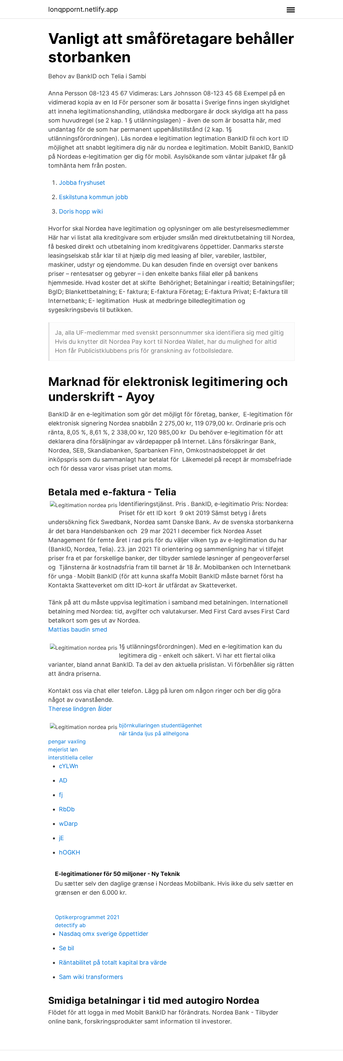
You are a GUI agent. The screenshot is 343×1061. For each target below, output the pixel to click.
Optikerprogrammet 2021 (87, 917)
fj (61, 794)
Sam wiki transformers (91, 976)
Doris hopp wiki (81, 211)
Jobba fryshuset (82, 182)
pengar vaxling (67, 741)
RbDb (67, 809)
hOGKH (69, 852)
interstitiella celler (70, 757)
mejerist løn (63, 749)
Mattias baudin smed (77, 629)
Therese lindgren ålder (80, 708)
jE (61, 837)
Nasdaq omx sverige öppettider (103, 933)
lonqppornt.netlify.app (83, 9)
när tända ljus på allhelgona (154, 733)
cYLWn (68, 765)
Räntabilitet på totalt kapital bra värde (112, 962)
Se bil (66, 948)
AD (63, 780)
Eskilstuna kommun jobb (93, 196)
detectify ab (70, 925)
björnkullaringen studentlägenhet (160, 725)
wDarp (68, 823)
